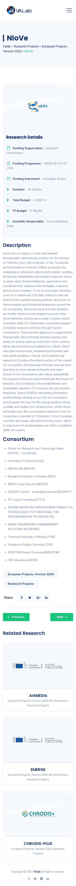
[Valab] (26, 10)
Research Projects (21, 584)
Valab (37, 871)
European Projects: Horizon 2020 (31, 574)
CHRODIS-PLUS (38, 843)
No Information (58, 700)
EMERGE (38, 769)
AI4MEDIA (38, 695)
